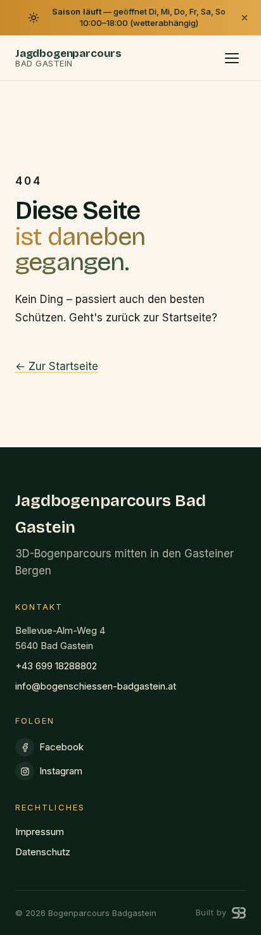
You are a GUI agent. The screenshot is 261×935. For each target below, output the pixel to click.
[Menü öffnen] (232, 58)
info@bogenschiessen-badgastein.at (95, 686)
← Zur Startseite (56, 366)
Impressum (39, 832)
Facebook (61, 747)
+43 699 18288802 (56, 666)
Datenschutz (42, 852)
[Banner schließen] (244, 18)
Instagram (60, 771)
